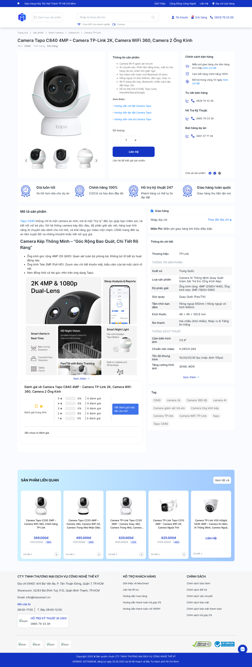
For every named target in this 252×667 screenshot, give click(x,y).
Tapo (216, 416)
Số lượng (118, 130)
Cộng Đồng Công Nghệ (183, 3)
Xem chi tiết (209, 67)
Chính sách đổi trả (197, 589)
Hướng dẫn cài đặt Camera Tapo (133, 105)
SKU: (20, 45)
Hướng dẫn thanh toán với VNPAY (141, 608)
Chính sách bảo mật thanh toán (204, 608)
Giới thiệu (159, 3)
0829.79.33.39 (223, 17)
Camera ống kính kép (205, 408)
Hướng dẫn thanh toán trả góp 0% (142, 602)
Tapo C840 (27, 221)
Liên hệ (204, 3)
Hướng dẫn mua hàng (135, 596)
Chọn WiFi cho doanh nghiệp (96, 24)
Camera (121, 24)
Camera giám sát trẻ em (169, 408)
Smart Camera (56, 32)
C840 (157, 400)
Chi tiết (26, 554)
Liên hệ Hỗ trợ (131, 589)
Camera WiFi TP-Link (193, 416)
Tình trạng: (39, 45)
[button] (26, 160)
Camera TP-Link (92, 32)
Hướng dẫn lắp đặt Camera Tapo (133, 112)
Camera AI (73, 32)
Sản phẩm (38, 32)
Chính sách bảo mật (198, 602)
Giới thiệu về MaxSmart (136, 583)
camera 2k (174, 400)
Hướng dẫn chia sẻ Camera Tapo (133, 119)
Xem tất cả (222, 480)
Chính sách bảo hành (198, 583)
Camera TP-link (163, 416)
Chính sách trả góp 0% (199, 615)
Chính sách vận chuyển (200, 596)
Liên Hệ (134, 151)
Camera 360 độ (197, 400)
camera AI (219, 400)
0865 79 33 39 (40, 623)
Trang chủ (22, 32)
